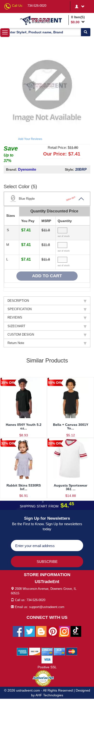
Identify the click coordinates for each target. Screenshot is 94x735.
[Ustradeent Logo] (43, 20)
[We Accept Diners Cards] (47, 651)
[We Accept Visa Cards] (47, 659)
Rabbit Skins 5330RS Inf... (24, 487)
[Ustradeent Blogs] (41, 631)
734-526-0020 (36, 5)
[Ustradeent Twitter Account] (29, 631)
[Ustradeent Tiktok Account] (76, 631)
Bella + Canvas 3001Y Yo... (70, 426)
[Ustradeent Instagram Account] (64, 631)
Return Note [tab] (15, 343)
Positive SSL (47, 667)
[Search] (85, 32)
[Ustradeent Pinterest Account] (52, 631)
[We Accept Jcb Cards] (59, 651)
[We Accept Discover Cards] (34, 651)
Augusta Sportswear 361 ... (70, 487)
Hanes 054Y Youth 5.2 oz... (23, 426)
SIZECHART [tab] (16, 326)
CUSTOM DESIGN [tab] (20, 334)
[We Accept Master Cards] (71, 651)
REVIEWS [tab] (14, 317)
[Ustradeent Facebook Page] (18, 631)
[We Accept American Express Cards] (22, 651)
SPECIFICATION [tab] (19, 309)
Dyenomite (27, 169)
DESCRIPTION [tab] (18, 300)
